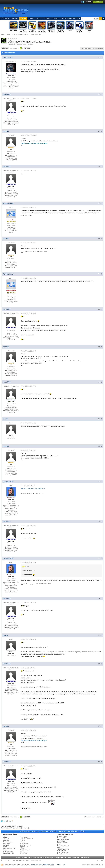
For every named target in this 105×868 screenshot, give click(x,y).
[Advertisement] (64, 10)
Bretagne (6, 845)
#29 (99, 347)
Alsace (5, 837)
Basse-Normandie (8, 842)
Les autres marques (63, 854)
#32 (99, 446)
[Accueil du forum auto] (16, 10)
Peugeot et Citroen (62, 838)
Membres (15, 18)
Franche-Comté (8, 851)
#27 (99, 274)
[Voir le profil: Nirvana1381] (11, 68)
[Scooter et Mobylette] (79, 27)
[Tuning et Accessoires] (41, 27)
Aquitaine (6, 839)
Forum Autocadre (5, 860)
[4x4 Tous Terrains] (22, 27)
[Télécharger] (10, 821)
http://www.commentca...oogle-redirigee (34, 740)
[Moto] (70, 27)
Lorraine (22, 842)
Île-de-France (24, 837)
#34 (99, 521)
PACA (21, 851)
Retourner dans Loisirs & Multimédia (94, 817)
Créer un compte (98, 1)
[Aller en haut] (52, 865)
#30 (99, 382)
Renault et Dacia (62, 836)
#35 (99, 558)
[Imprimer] (7, 821)
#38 (99, 663)
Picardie (22, 848)
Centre (5, 847)
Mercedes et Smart (63, 846)
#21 (99, 57)
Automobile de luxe (63, 852)
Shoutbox (56, 18)
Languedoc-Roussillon (26, 839)
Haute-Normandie (8, 853)
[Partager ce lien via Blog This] (12, 821)
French (58, 864)
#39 (99, 726)
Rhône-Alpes (23, 853)
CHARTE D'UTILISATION (66, 831)
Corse (5, 850)
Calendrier (47, 18)
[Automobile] (13, 27)
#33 (99, 481)
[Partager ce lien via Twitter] (2, 821)
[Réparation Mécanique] (51, 27)
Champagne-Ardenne (9, 848)
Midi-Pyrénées (24, 843)
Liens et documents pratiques (80, 857)
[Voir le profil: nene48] (11, 141)
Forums (23, 18)
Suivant (27, 48)
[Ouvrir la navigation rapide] (79, 18)
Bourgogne (6, 843)
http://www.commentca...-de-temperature (34, 143)
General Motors (61, 851)
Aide (64, 864)
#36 (99, 598)
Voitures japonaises (63, 849)
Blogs (38, 18)
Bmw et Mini (61, 841)
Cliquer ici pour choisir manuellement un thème (42, 864)
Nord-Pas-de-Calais (25, 845)
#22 (99, 94)
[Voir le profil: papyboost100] (11, 492)
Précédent (5, 48)
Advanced (103, 18)
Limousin (22, 840)
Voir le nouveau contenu (69, 18)
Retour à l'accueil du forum (24, 857)
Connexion (88, 1)
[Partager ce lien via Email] (4, 821)
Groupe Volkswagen (63, 839)
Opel (58, 847)
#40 (99, 761)
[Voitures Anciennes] (60, 27)
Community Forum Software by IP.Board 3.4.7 (92, 864)
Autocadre (6, 18)
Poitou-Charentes (25, 850)
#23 (99, 131)
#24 (99, 166)
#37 (99, 635)
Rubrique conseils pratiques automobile (59, 857)
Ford (58, 844)
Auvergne (6, 840)
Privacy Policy (100, 860)
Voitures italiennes (62, 843)
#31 (99, 419)
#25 (99, 203)
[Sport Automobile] (32, 27)
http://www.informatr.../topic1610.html (33, 488)
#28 (99, 309)
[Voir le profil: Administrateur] (11, 213)
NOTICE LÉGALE (80, 831)
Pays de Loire (24, 847)
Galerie (31, 18)
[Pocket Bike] (88, 27)
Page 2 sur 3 (13, 48)
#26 (99, 238)
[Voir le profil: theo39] (11, 429)
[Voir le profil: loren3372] (11, 106)
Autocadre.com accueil (39, 857)
